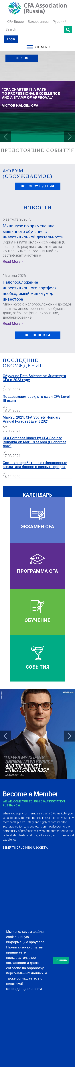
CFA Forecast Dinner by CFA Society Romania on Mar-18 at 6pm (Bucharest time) (34, 442)
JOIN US (21, 58)
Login (11, 39)
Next (72, 132)
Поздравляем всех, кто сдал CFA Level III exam (36, 399)
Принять (60, 960)
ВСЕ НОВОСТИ (37, 335)
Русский (59, 21)
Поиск (68, 29)
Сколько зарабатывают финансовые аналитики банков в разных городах (35, 465)
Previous (5, 132)
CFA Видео (15, 21)
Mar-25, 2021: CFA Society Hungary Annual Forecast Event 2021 (31, 419)
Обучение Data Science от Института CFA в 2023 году (34, 378)
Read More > (13, 261)
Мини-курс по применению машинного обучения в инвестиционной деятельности (33, 231)
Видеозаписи (38, 21)
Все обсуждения (37, 186)
